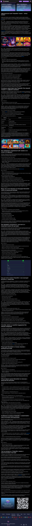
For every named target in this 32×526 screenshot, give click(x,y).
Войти (20, 1)
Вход (21, 514)
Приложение (13, 514)
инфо (6, 111)
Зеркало (18, 514)
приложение (28, 433)
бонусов (23, 56)
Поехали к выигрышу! (7, 506)
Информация (13, 515)
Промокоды (18, 515)
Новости (28, 514)
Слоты (25, 514)
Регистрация (8, 514)
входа (23, 92)
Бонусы (3, 514)
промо (13, 343)
